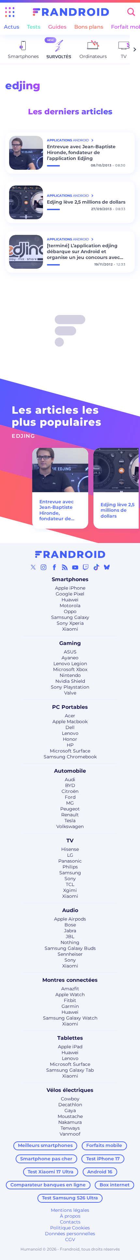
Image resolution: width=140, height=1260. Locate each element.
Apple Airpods (70, 919)
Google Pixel (70, 594)
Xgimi (70, 890)
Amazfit (70, 989)
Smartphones (70, 579)
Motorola (70, 606)
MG (70, 803)
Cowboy (70, 1099)
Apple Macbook (70, 721)
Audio (70, 910)
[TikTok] (96, 567)
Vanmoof (70, 1134)
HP (70, 745)
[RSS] (65, 567)
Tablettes (70, 1038)
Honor (70, 739)
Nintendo (70, 675)
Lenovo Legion (70, 663)
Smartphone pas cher (46, 1159)
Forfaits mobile (104, 1145)
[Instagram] (44, 567)
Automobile (70, 771)
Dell (70, 727)
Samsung (70, 873)
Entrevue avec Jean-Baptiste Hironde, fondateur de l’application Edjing (81, 152)
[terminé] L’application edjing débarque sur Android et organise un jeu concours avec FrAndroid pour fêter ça (83, 251)
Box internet (115, 1185)
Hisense (70, 849)
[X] (33, 567)
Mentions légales (70, 1210)
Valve (70, 693)
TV (70, 841)
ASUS (70, 652)
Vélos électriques (70, 1090)
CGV (70, 1239)
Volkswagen (70, 826)
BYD (70, 785)
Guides (57, 27)
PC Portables (70, 707)
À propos (70, 1216)
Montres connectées (70, 980)
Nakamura (70, 1122)
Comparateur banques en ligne (48, 1185)
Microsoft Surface (70, 751)
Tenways (70, 1128)
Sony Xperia (70, 623)
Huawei (70, 600)
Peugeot (70, 809)
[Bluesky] (107, 567)
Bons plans (88, 27)
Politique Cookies (70, 1228)
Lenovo (70, 733)
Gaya (70, 1110)
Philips (70, 867)
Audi (70, 779)
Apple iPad (70, 1047)
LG (70, 855)
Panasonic (70, 861)
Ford (70, 797)
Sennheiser (70, 954)
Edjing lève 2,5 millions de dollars (86, 202)
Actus (11, 27)
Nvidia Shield (70, 681)
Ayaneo (70, 658)
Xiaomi (70, 629)
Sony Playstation (70, 687)
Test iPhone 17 (103, 1159)
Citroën (70, 791)
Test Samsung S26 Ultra (70, 1198)
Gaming (70, 643)
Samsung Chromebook (70, 757)
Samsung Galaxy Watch (70, 1018)
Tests (33, 27)
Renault (70, 815)
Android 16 (99, 1172)
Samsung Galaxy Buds (70, 948)
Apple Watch (70, 994)
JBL (70, 936)
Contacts (70, 1222)
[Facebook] (54, 567)
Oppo (70, 611)
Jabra (70, 931)
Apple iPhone (70, 588)
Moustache (70, 1116)
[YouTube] (75, 567)
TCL (70, 884)
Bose (70, 925)
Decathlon (70, 1105)
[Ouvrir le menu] (10, 12)
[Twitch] (86, 567)
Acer (70, 716)
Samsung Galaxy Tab (70, 1070)
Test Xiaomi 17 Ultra (51, 1172)
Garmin (70, 1006)
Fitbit (70, 1000)
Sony (70, 878)
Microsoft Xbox (70, 669)
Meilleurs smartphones (45, 1145)
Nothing (70, 942)
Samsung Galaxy (70, 617)
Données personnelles (70, 1234)
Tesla (70, 820)
